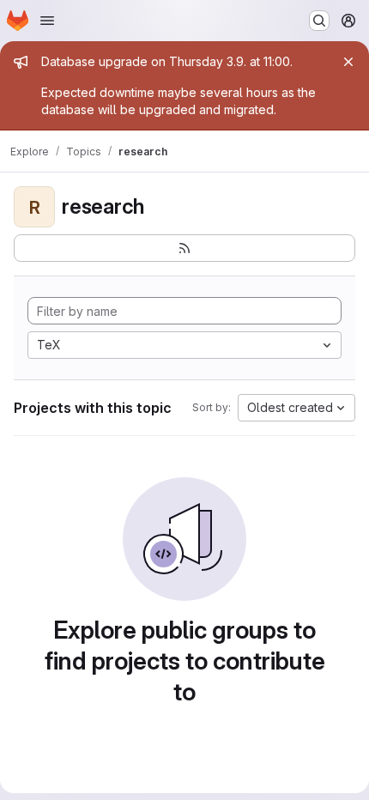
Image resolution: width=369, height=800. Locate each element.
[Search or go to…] (319, 20)
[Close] (348, 62)
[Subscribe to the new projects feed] (184, 248)
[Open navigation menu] (47, 20)
